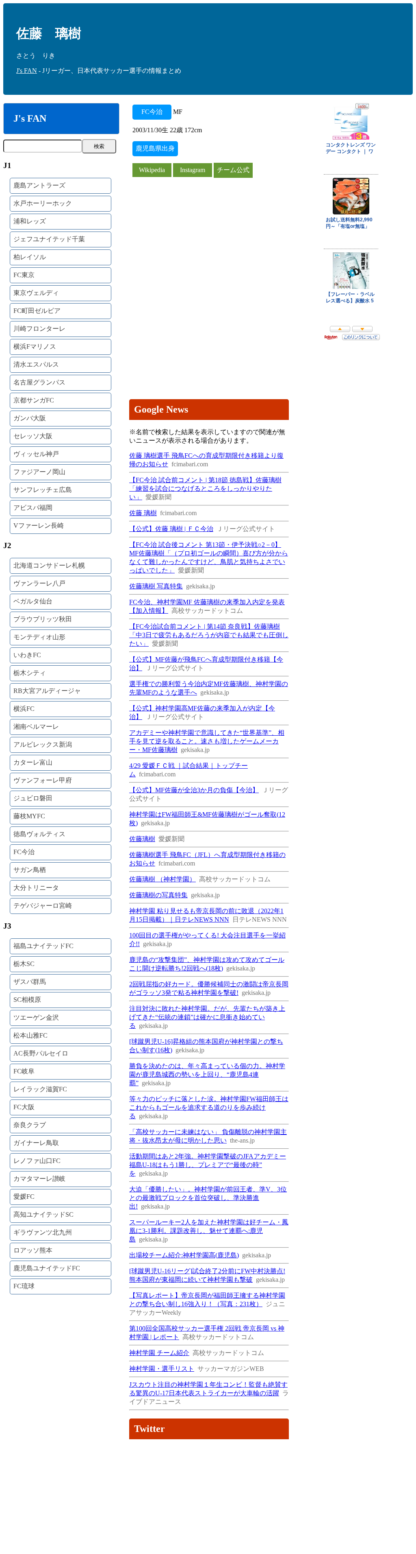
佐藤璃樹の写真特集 (158, 895)
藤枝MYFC (29, 816)
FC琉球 (24, 1286)
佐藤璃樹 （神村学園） (162, 879)
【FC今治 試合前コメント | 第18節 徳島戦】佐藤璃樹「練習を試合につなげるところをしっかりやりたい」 (205, 488)
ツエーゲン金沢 (36, 1017)
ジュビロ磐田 (32, 798)
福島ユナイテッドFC (43, 945)
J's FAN (26, 70)
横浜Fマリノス (34, 346)
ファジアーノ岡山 (39, 471)
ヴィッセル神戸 (36, 453)
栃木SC (24, 963)
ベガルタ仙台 (32, 601)
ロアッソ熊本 (32, 1250)
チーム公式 (233, 169)
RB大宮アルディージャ (47, 690)
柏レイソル (29, 257)
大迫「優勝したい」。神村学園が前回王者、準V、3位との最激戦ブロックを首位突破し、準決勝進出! (208, 1198)
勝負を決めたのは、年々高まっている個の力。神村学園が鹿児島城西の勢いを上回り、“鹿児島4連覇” (207, 1074)
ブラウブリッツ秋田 (42, 619)
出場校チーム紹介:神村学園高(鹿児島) (184, 1255)
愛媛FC (24, 1196)
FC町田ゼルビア (37, 310)
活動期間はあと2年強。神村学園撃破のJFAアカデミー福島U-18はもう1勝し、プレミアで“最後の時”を (207, 1165)
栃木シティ (29, 672)
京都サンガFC (33, 400)
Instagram (192, 169)
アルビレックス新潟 (42, 744)
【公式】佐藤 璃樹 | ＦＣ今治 (171, 528)
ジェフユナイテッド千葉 (49, 239)
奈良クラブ (29, 1124)
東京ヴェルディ (36, 292)
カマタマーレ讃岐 (39, 1178)
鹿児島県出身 (155, 148)
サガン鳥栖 (29, 869)
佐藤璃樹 (142, 838)
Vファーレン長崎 (38, 525)
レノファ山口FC (37, 1160)
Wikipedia (152, 169)
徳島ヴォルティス (39, 834)
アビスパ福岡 (32, 507)
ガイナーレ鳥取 (36, 1142)
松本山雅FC (30, 1035)
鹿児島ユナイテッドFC (46, 1268)
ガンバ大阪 (29, 418)
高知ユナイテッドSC (43, 1214)
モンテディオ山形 (39, 637)
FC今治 (24, 851)
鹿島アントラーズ (39, 185)
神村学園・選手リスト (161, 1368)
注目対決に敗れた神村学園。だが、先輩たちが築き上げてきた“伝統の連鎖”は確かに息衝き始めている (207, 1017)
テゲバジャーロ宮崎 (42, 905)
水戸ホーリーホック (42, 203)
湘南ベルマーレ (36, 726)
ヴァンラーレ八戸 (39, 583)
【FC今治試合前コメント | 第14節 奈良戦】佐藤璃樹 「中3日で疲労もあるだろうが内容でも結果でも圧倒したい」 (208, 635)
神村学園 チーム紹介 (159, 1352)
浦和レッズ (29, 221)
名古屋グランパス (39, 382)
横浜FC (24, 708)
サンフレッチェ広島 (42, 489)
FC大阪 (24, 1107)
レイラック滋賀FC (40, 1089)
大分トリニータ (36, 887)
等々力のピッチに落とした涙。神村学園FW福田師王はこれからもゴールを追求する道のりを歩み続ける (208, 1107)
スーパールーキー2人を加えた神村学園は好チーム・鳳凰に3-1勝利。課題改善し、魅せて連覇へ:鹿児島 (208, 1231)
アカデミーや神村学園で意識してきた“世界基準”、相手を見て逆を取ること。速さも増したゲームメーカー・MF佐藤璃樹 (206, 741)
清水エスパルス (36, 364)
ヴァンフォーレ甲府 (42, 780)
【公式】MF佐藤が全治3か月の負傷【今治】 (194, 790)
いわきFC (27, 654)
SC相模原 (27, 999)
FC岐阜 (24, 1071)
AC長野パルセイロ (40, 1053)
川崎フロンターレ (39, 328)
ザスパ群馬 (29, 981)
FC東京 (24, 274)
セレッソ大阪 (32, 436)
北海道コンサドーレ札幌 (49, 565)
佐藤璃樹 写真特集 (156, 586)
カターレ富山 (32, 762)
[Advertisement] (209, 235)
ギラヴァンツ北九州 (42, 1232)
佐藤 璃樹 (143, 512)
